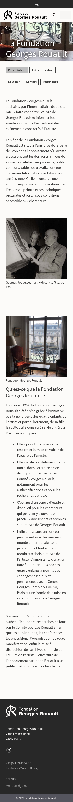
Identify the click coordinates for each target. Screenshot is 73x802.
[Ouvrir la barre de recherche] (54, 15)
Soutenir (14, 82)
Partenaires (50, 82)
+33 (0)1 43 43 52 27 (18, 763)
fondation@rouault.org (22, 768)
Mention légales (16, 786)
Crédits (11, 779)
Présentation (16, 70)
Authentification (43, 70)
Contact (31, 82)
